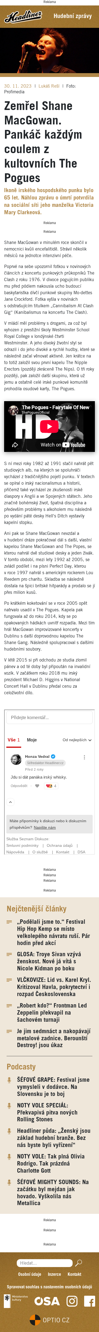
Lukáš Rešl (49, 86)
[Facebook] (89, 1301)
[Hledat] (77, 1263)
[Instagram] (72, 1301)
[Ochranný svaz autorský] (47, 1301)
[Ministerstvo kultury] (16, 1301)
